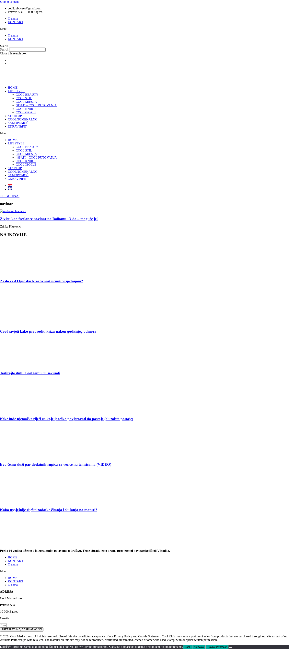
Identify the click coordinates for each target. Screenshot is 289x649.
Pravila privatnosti (217, 646)
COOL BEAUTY (27, 94)
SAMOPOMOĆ (18, 123)
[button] (144, 29)
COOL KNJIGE (26, 108)
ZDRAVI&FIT (17, 126)
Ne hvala (199, 646)
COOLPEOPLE (26, 112)
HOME (12, 557)
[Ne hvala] (230, 647)
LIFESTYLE (16, 91)
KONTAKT (15, 22)
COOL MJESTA (26, 101)
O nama (13, 18)
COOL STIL (24, 98)
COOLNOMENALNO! (23, 119)
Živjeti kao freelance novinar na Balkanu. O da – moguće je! (49, 219)
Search (4, 49)
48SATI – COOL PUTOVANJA (36, 105)
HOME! (13, 87)
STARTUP (15, 115)
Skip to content (9, 1)
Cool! (188, 646)
